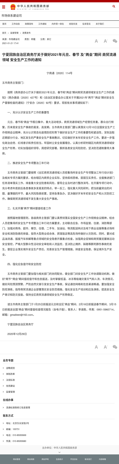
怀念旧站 (73, 459)
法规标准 (10, 379)
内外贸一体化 (58, 23)
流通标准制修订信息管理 (18, 407)
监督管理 (14, 32)
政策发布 (29, 23)
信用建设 (10, 385)
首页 (4, 23)
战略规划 (10, 367)
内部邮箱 (102, 459)
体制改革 (10, 373)
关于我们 (100, 23)
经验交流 (73, 23)
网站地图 (30, 459)
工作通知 (42, 23)
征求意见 (86, 23)
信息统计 (59, 459)
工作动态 (16, 23)
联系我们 (88, 459)
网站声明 (45, 459)
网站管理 (16, 459)
